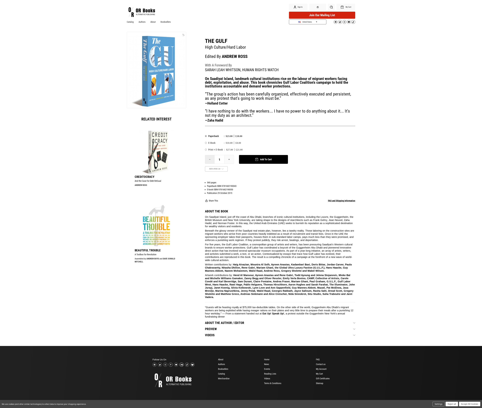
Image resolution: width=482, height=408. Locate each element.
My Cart (319, 373)
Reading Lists (270, 373)
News (266, 364)
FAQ (318, 359)
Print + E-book (215, 149)
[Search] (331, 7)
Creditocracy (144, 176)
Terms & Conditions (272, 383)
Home (266, 359)
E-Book (212, 142)
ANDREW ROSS (141, 185)
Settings (438, 404)
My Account (321, 369)
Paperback (213, 136)
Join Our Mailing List (322, 15)
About (153, 22)
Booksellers (166, 22)
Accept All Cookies (469, 404)
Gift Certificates (323, 378)
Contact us (320, 364)
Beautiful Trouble (148, 250)
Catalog (130, 22)
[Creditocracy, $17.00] (156, 152)
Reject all (452, 404)
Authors (142, 22)
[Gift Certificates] (317, 7)
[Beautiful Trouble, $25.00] (156, 226)
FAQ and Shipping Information (341, 200)
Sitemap (319, 383)
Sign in (300, 7)
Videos (267, 378)
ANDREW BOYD (152, 259)
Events (267, 369)
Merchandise (223, 378)
